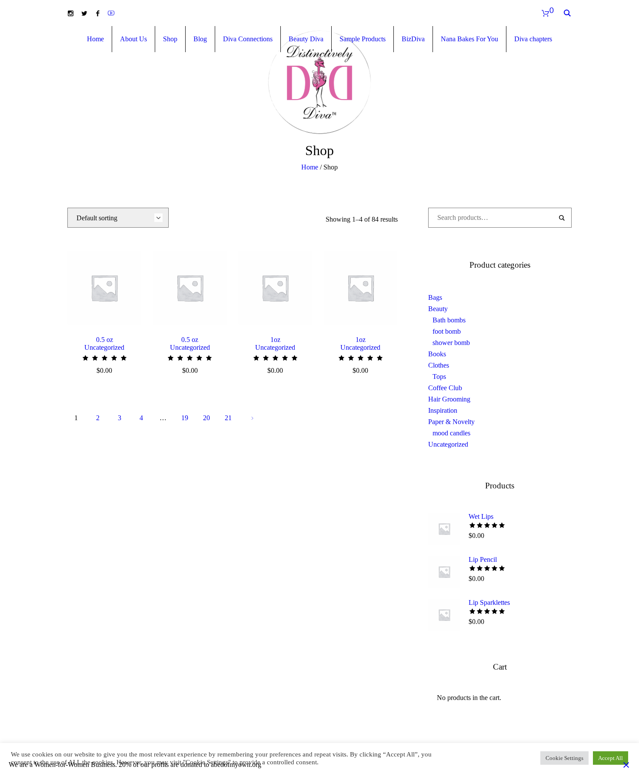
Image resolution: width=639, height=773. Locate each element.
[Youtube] (111, 13)
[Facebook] (97, 13)
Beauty (438, 308)
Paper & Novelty (451, 421)
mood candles (451, 433)
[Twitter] (84, 13)
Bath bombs (449, 320)
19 (184, 417)
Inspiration (442, 410)
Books (437, 354)
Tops (439, 376)
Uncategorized (104, 347)
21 (228, 417)
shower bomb (451, 342)
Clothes (438, 365)
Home (309, 167)
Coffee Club (445, 387)
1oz (275, 339)
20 (206, 417)
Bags (435, 297)
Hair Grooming (449, 399)
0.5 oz (104, 339)
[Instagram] (70, 13)
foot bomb (447, 331)
